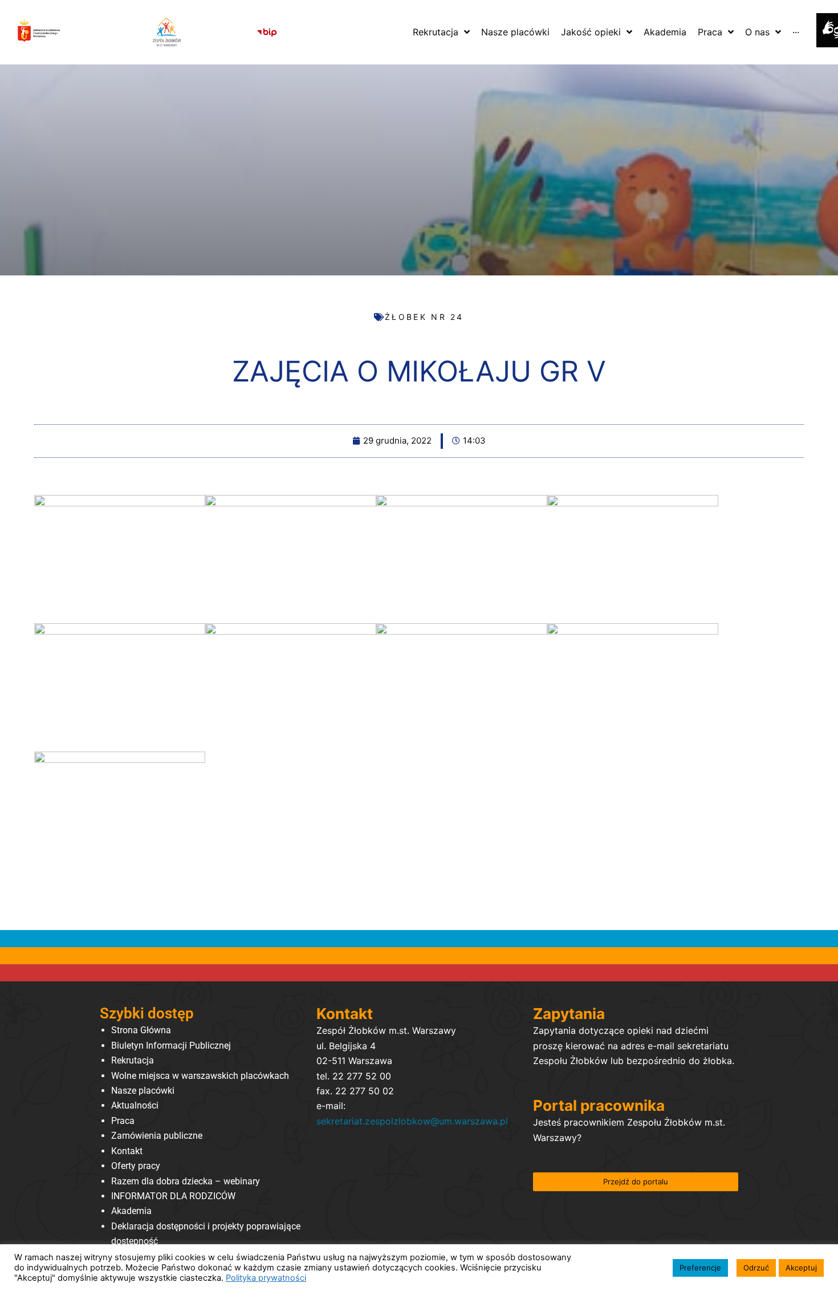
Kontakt (127, 1151)
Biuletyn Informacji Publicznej (171, 1045)
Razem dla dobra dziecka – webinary (185, 1181)
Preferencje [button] (700, 1267)
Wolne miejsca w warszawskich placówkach (200, 1075)
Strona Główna (141, 1030)
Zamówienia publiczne (156, 1135)
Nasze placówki (142, 1090)
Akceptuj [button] (801, 1267)
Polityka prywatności (266, 1278)
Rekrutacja (132, 1060)
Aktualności (134, 1105)
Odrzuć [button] (756, 1267)
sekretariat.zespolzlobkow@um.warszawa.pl (412, 1121)
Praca (123, 1120)
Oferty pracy (135, 1165)
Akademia (131, 1210)
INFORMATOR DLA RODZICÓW (173, 1196)
